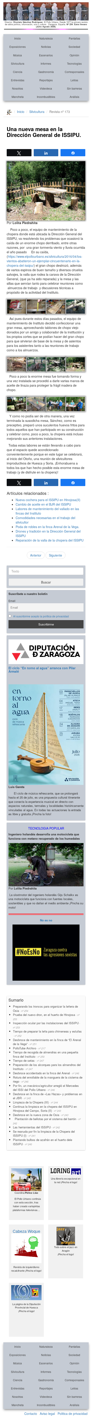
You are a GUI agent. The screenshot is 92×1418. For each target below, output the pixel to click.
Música (17, 55)
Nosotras (17, 88)
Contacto (30, 1413)
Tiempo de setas (28, 1060)
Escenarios (46, 55)
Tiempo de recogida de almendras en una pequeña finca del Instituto (45, 1054)
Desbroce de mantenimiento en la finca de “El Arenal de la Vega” (47, 1042)
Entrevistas (17, 80)
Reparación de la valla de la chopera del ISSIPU (50, 540)
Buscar (46, 582)
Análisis (74, 97)
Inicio (17, 38)
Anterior (35, 555)
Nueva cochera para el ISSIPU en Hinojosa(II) (48, 500)
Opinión (74, 55)
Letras (74, 80)
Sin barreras (74, 88)
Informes (46, 63)
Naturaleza (46, 38)
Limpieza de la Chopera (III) (35, 1102)
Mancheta (18, 97)
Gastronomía (46, 72)
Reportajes (46, 80)
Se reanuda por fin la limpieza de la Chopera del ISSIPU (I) (44, 1133)
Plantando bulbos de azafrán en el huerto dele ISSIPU (42, 1142)
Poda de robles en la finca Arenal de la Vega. (47, 526)
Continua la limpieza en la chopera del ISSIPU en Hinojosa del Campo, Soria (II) (45, 1108)
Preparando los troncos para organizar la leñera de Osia (45, 1008)
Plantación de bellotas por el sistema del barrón (47, 1121)
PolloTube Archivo (29, 1048)
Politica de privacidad (73, 1413)
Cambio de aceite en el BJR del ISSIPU (43, 504)
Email (11, 601)
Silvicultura (17, 63)
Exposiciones (17, 46)
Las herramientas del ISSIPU (36, 1127)
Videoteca (46, 88)
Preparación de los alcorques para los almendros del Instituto (47, 1067)
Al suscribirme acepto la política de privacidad (41, 616)
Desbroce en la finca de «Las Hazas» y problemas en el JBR (47, 1096)
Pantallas (74, 38)
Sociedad (74, 46)
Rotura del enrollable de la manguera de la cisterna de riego (47, 1079)
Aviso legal (47, 1413)
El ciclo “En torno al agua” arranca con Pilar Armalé (41, 670)
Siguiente (55, 555)
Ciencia (17, 72)
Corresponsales (74, 72)
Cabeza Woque (26, 1231)
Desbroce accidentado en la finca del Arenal (46, 1073)
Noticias (46, 46)
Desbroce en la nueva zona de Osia (40, 1115)
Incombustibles (46, 97)
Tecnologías (74, 63)
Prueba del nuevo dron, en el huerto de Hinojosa (46, 1017)
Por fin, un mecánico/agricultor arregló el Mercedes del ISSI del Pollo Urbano (46, 1087)
